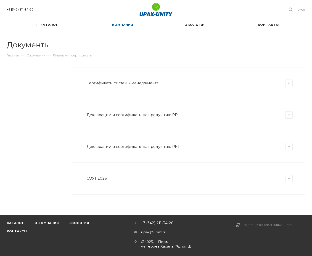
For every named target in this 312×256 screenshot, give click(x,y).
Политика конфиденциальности (268, 225)
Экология (79, 223)
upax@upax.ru (153, 232)
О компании (46, 223)
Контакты (17, 231)
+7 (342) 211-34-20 (20, 9)
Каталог (15, 223)
